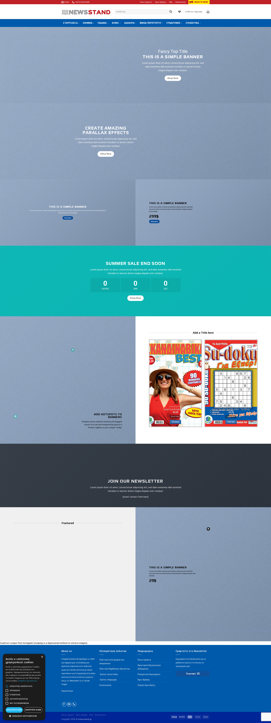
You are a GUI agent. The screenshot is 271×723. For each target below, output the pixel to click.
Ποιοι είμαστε (146, 2)
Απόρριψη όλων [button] (33, 710)
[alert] (24, 687)
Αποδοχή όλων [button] (14, 710)
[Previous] (147, 385)
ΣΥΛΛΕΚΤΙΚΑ (192, 23)
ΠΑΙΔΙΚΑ (102, 23)
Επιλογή (175, 422)
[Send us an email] (69, 704)
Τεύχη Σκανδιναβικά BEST (175, 409)
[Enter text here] (208, 529)
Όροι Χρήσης (160, 2)
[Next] (258, 385)
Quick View (175, 416)
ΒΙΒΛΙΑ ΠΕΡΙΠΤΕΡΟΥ (150, 23)
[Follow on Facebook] (64, 704)
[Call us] (74, 704)
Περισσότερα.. (67, 691)
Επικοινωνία (180, 2)
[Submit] (170, 11)
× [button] (42, 657)
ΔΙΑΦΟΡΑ (129, 23)
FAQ (170, 2)
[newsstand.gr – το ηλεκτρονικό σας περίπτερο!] (85, 11)
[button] (24, 716)
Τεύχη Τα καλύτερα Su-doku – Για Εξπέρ (231, 409)
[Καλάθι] (208, 12)
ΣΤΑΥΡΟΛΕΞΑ (70, 23)
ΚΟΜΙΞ (115, 23)
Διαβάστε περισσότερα (27, 681)
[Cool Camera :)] (16, 416)
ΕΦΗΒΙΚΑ (87, 23)
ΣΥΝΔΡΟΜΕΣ (173, 23)
